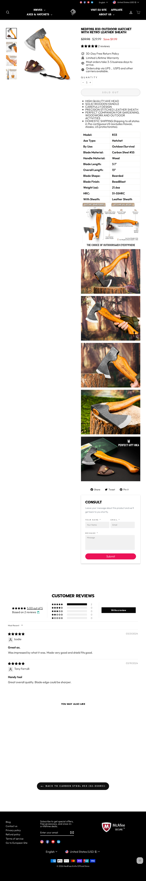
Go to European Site (16, 842)
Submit (110, 556)
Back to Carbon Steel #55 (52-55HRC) (75, 786)
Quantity (89, 77)
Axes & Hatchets (38, 14)
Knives (38, 10)
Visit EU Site (99, 10)
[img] (16, 634)
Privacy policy (13, 830)
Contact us (11, 826)
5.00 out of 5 (35, 608)
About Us (105, 14)
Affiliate (116, 10)
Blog (8, 821)
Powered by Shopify (73, 870)
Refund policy (13, 834)
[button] (89, 46)
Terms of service (14, 838)
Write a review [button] (118, 610)
